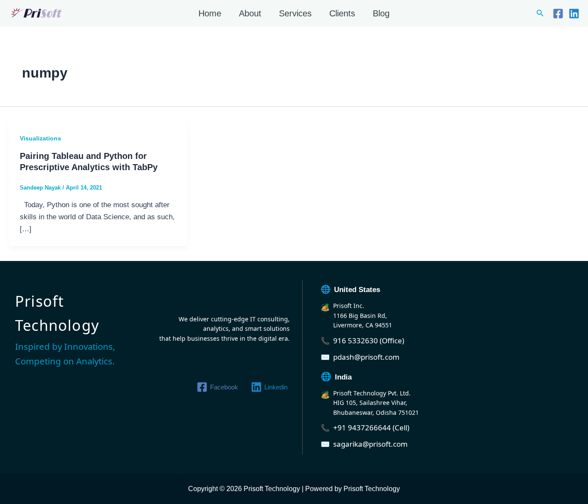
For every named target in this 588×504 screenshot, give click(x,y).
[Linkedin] (574, 13)
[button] (540, 13)
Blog (381, 13)
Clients (342, 13)
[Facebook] (558, 13)
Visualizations (40, 138)
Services (295, 13)
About (250, 13)
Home (209, 13)
